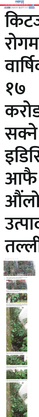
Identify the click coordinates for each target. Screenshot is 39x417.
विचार (20, 5)
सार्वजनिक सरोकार (16, 5)
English (27, 5)
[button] (4, 5)
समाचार (6, 5)
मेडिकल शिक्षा (12, 5)
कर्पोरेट (22, 5)
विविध (24, 5)
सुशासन (9, 5)
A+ (4, 277)
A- (4, 279)
